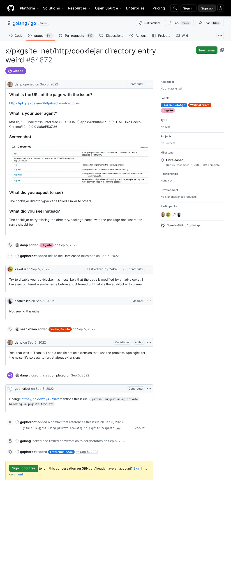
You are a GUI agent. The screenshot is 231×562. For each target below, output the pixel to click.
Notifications (152, 23)
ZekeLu (20, 269)
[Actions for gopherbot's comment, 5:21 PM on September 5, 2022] (149, 388)
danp (18, 84)
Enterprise (135, 8)
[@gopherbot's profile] (10, 388)
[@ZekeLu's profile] (10, 269)
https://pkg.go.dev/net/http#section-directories (44, 103)
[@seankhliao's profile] (10, 301)
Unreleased (72, 256)
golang (20, 23)
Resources (77, 8)
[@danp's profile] (10, 84)
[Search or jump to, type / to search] (174, 8)
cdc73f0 (140, 428)
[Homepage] (10, 8)
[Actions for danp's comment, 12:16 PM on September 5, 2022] (149, 342)
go (33, 23)
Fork (181, 23)
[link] (22, 245)
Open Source (106, 8)
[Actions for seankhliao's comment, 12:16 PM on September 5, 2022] (149, 301)
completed (58, 375)
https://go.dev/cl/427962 (40, 399)
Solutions (51, 8)
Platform (27, 8)
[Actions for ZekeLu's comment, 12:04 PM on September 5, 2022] (149, 269)
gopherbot (22, 388)
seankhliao (22, 301)
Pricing (158, 8)
